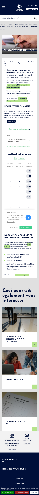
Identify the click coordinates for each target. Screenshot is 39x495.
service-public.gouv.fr (22, 275)
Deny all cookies (22, 492)
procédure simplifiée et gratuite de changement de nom (18, 86)
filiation (13, 72)
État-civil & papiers (6, 26)
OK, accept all (8, 492)
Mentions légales (19, 483)
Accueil (2, 24)
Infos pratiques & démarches (17, 24)
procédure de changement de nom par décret (17, 99)
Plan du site (19, 478)
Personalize (34, 492)
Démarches (33, 24)
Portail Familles (32, 9)
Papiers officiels (21, 26)
